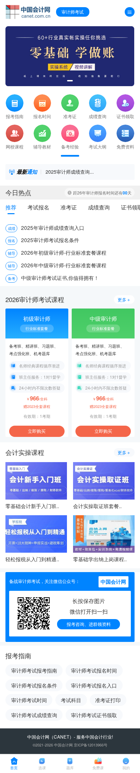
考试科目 (71, 700)
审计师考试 (73, 12)
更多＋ (124, 299)
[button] (70, 80)
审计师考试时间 (29, 700)
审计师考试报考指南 (34, 670)
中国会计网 (38, 736)
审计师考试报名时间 (94, 670)
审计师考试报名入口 (94, 685)
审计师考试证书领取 (94, 715)
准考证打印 (108, 700)
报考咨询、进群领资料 (89, 624)
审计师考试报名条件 (34, 685)
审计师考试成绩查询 (34, 715)
